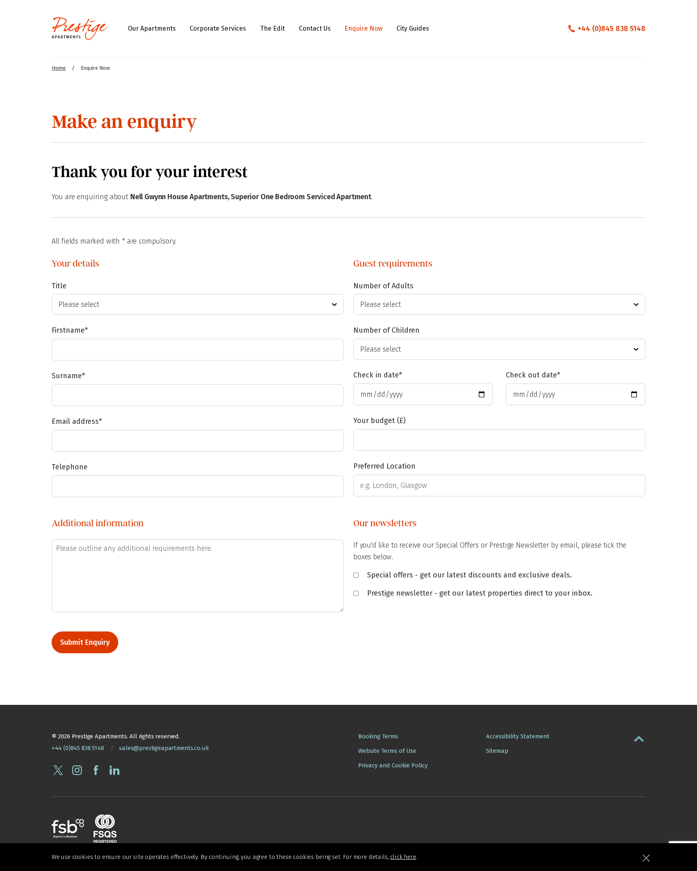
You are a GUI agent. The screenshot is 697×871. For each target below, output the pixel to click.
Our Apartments (152, 28)
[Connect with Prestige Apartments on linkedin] (114, 770)
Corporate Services (218, 28)
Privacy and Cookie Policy (393, 765)
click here (403, 857)
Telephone (70, 467)
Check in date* (377, 375)
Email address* (77, 421)
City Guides (412, 28)
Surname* (68, 375)
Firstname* (70, 330)
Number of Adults (383, 285)
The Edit (272, 28)
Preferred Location (384, 466)
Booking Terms (378, 736)
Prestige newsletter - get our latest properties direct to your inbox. (479, 593)
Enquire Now (363, 28)
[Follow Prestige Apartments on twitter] (58, 770)
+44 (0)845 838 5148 (611, 28)
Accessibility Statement (517, 736)
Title (59, 285)
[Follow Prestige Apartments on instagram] (77, 770)
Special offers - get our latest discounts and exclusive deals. (468, 575)
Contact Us (315, 28)
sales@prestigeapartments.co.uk (164, 748)
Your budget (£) (379, 420)
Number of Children (386, 330)
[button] (638, 737)
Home (59, 68)
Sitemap (497, 750)
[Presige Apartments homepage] (80, 28)
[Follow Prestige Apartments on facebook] (96, 770)
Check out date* (533, 375)
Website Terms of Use (387, 750)
